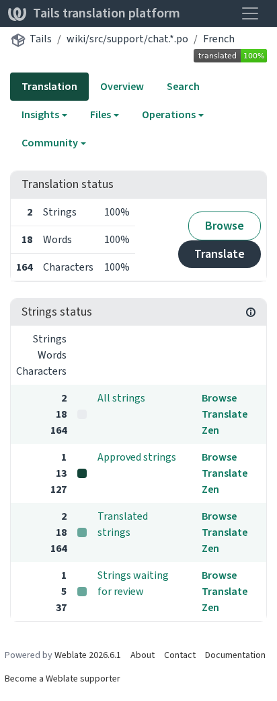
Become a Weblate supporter (62, 678)
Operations (169, 114)
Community (50, 143)
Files (100, 114)
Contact (180, 655)
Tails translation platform (106, 13)
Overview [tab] (122, 86)
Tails (41, 39)
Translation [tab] (49, 86)
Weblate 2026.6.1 (87, 655)
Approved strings (136, 457)
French (219, 39)
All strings (121, 398)
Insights (40, 114)
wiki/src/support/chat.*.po (127, 39)
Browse (224, 226)
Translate (219, 254)
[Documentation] (250, 312)
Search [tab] (183, 86)
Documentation (235, 655)
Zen (210, 430)
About (142, 655)
